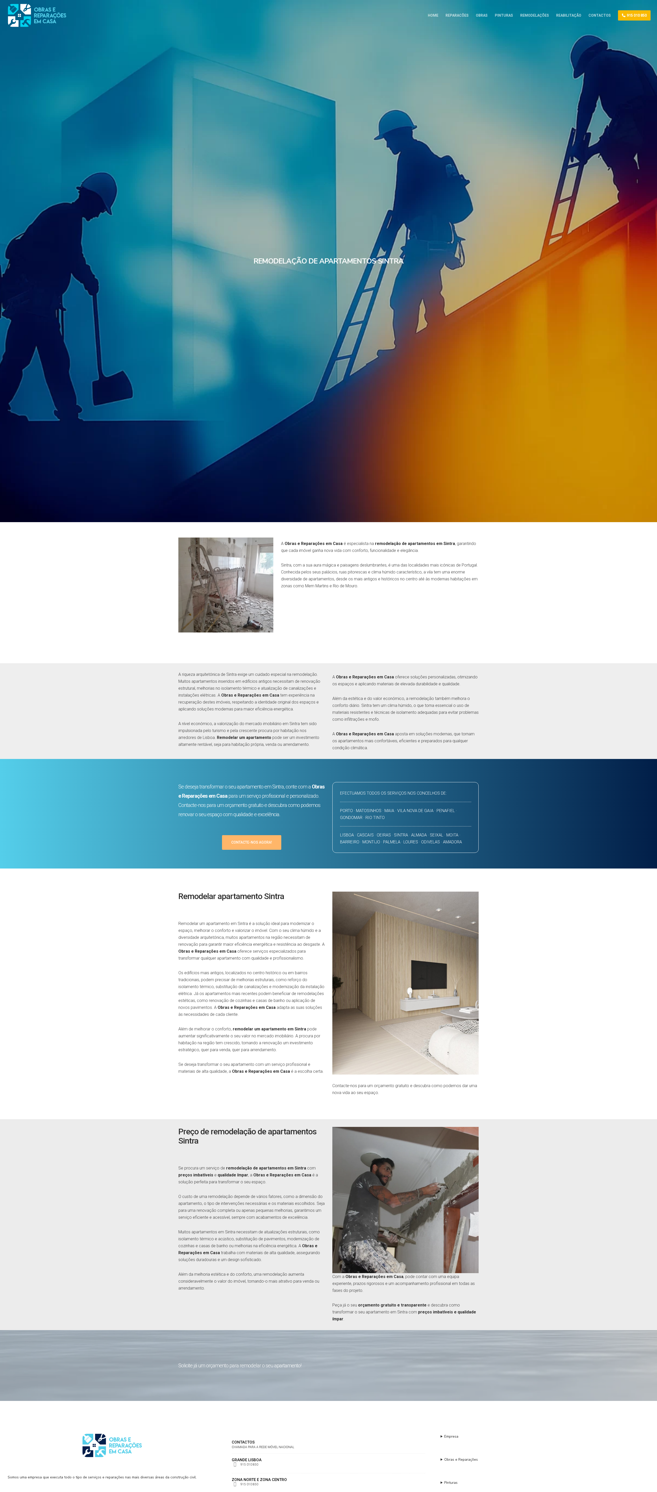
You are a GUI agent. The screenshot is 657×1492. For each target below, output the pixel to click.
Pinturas (451, 1482)
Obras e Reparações (461, 1459)
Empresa (451, 1436)
